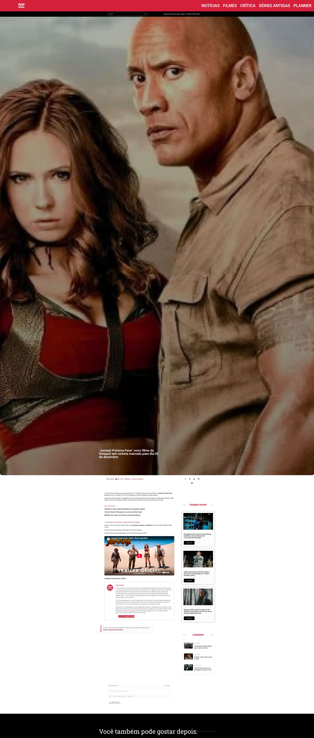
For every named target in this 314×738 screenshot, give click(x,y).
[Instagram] (122, 616)
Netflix (189, 14)
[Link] (128, 696)
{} (130, 696)
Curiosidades (198, 635)
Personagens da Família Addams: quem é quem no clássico (203, 647)
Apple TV (183, 14)
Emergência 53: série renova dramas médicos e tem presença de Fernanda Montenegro (197, 536)
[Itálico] (112, 696)
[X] (119, 616)
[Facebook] (133, 616)
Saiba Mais (189, 543)
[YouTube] (127, 616)
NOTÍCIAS (210, 6)
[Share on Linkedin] (194, 478)
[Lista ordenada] (119, 696)
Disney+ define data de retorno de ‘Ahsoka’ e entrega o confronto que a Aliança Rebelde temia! (198, 611)
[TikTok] (130, 616)
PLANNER (302, 6)
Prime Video (176, 14)
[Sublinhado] (115, 696)
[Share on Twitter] (189, 478)
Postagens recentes (198, 505)
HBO (193, 14)
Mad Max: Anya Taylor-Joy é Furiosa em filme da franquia (122, 515)
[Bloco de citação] (124, 696)
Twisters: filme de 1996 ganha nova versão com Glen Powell (123, 512)
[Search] (145, 14)
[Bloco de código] (126, 696)
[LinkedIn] (125, 616)
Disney (198, 14)
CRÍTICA (248, 6)
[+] (133, 696)
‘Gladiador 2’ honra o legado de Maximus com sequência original (124, 509)
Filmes (129, 479)
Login (168, 685)
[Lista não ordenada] (122, 696)
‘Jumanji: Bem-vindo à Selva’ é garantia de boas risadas (122, 522)
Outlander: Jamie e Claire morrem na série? (203, 658)
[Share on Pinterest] (198, 478)
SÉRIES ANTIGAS (274, 6)
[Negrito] (110, 696)
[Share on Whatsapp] (192, 483)
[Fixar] (117, 696)
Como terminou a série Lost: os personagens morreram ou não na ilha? (203, 669)
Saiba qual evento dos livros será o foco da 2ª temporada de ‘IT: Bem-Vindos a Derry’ (197, 573)
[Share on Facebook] (185, 478)
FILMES (230, 6)
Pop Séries (120, 585)
